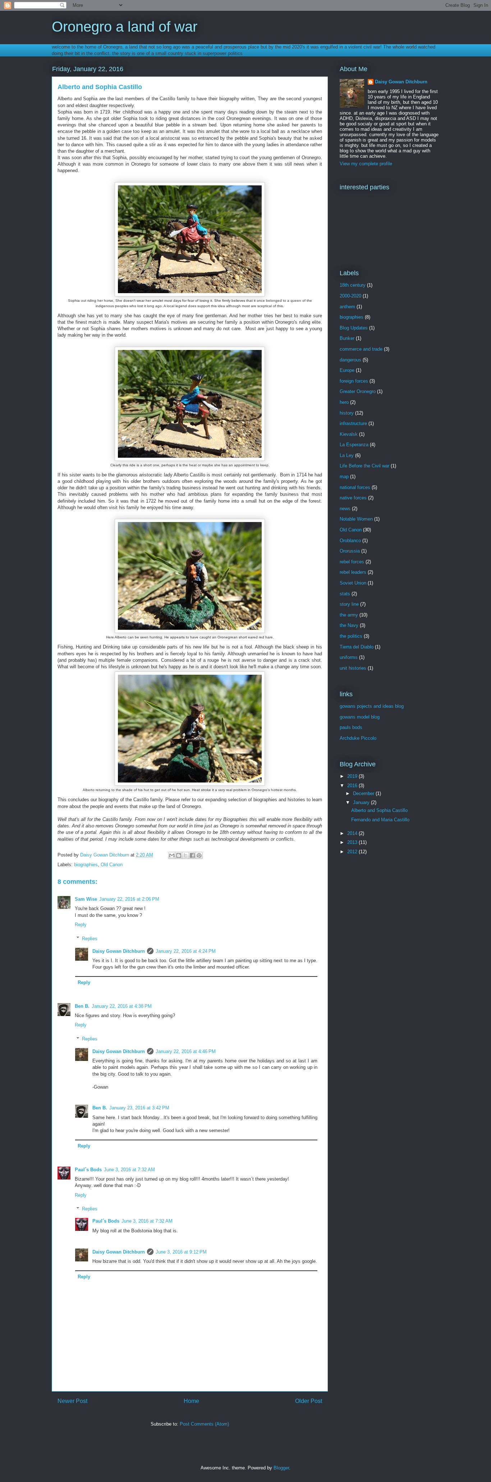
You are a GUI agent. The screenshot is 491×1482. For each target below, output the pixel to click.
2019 (353, 776)
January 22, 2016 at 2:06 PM (129, 899)
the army (349, 615)
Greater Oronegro (358, 391)
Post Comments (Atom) (204, 1424)
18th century (353, 285)
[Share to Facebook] (192, 855)
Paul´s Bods (88, 1169)
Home (191, 1401)
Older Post (308, 1401)
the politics (351, 636)
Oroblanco (350, 540)
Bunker (347, 338)
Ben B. (82, 1006)
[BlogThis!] (178, 855)
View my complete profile (366, 163)
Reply (81, 924)
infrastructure (353, 423)
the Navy (349, 625)
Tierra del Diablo (356, 647)
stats (345, 593)
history (347, 413)
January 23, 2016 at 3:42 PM (139, 1108)
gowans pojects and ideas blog (372, 706)
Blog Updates (354, 328)
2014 (353, 833)
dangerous (350, 360)
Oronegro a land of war (124, 26)
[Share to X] (185, 855)
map (344, 476)
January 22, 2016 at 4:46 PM (186, 1051)
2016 (353, 785)
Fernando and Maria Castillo (380, 819)
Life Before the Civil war (364, 465)
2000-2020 (350, 296)
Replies (89, 938)
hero (344, 402)
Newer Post (72, 1401)
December (364, 793)
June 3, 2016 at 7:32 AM (129, 1169)
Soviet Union (353, 583)
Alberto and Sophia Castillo (379, 810)
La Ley (347, 455)
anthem (347, 306)
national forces (355, 487)
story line (349, 604)
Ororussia (350, 551)
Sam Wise (86, 899)
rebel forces (352, 561)
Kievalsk (349, 434)
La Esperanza (354, 444)
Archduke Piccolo (358, 738)
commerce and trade (361, 349)
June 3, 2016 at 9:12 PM (181, 1252)
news (345, 508)
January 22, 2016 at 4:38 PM (122, 1006)
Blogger (281, 1468)
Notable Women (356, 519)
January (362, 802)
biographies (86, 864)
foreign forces (354, 381)
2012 (353, 851)
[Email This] (171, 855)
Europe (347, 370)
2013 (353, 842)
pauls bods (351, 727)
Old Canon (112, 864)
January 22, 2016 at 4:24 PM (186, 951)
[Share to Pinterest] (199, 855)
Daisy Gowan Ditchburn (118, 951)
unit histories (353, 668)
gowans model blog (360, 717)
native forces (353, 497)
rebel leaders (353, 572)
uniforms (349, 657)
